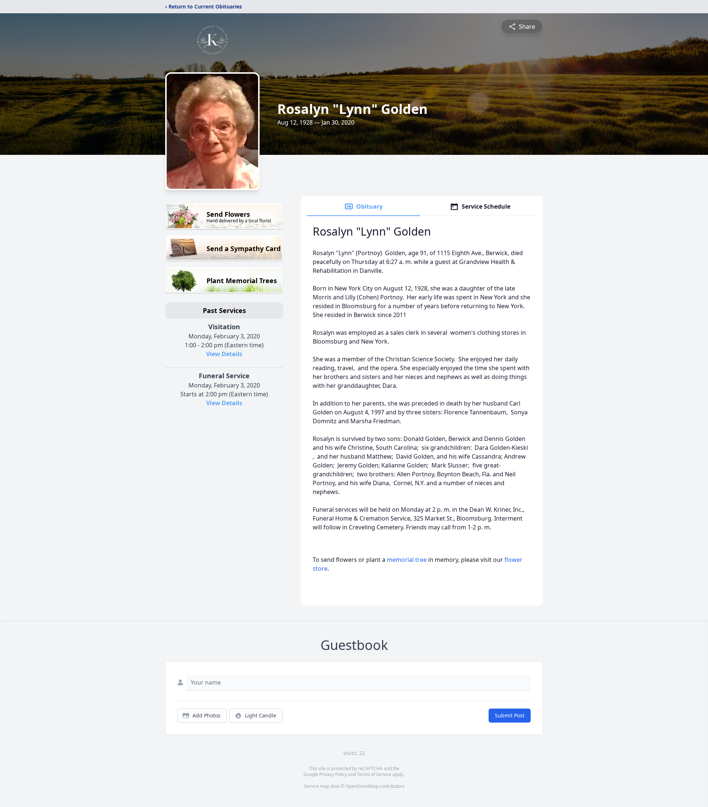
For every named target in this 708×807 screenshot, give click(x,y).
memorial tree (407, 560)
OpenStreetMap (362, 786)
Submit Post (509, 715)
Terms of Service (374, 774)
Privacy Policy (333, 774)
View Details (224, 354)
